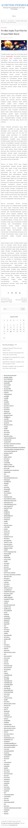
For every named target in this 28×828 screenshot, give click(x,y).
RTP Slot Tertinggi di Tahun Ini (21, 301)
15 (20, 327)
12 (10, 327)
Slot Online (4, 27)
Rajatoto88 (9, 56)
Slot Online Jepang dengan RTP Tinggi (6, 301)
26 (10, 331)
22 (20, 329)
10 (4, 327)
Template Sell (13, 825)
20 (14, 329)
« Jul (4, 338)
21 (17, 329)
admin (11, 37)
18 (7, 329)
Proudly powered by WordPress (10, 823)
